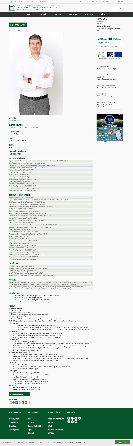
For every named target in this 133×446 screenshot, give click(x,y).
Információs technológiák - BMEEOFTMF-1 (23, 218)
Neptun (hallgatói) (34, 426)
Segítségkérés (14, 429)
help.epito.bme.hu (41, 1)
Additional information (16, 394)
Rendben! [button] (122, 442)
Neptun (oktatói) (14, 418)
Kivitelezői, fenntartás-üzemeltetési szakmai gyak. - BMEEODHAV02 (32, 225)
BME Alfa (51, 433)
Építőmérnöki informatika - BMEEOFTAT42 (24, 211)
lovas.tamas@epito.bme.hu (52, 319)
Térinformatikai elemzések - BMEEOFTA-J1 (23, 257)
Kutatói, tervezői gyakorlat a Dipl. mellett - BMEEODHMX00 (30, 227)
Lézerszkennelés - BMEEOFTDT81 (20, 172)
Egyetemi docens (15, 121)
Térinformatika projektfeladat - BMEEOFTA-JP (25, 188)
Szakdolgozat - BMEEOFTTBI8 (19, 174)
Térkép (108, 1)
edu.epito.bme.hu (29, 1)
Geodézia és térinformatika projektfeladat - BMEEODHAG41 (30, 216)
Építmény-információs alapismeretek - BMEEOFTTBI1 (27, 204)
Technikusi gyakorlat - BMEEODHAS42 (22, 186)
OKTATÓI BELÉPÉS (84, 1)
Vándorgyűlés (102, 94)
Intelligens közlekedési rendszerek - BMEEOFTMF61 (27, 168)
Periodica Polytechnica (55, 429)
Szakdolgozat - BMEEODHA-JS (19, 177)
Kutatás (58, 14)
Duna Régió (101, 47)
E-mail (92, 1)
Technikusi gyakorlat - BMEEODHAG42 (22, 245)
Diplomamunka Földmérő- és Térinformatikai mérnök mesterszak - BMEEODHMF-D (38, 161)
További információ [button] (82, 442)
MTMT (50, 426)
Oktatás (44, 14)
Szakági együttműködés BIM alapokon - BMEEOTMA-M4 (28, 234)
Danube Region (111, 47)
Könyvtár (31, 433)
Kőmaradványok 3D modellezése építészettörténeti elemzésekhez (32, 275)
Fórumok (100, 21)
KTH (29, 418)
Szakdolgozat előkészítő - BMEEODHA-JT (23, 179)
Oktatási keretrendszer (56, 418)
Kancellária (13, 426)
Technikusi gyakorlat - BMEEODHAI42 (22, 184)
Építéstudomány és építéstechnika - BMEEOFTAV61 (27, 163)
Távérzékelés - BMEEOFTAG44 (19, 181)
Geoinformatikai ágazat (105, 29)
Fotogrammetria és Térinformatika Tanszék (25, 127)
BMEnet (50, 422)
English (114, 1)
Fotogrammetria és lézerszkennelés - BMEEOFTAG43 (27, 213)
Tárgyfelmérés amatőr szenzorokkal (21, 266)
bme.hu (11, 1)
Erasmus (31, 422)
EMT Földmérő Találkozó (106, 102)
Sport (30, 429)
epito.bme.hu (18, 1)
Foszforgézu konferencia (106, 85)
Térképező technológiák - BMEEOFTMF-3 (23, 190)
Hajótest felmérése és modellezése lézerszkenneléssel (28, 268)
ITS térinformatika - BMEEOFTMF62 (21, 170)
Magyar (120, 1)
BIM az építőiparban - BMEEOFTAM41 (22, 197)
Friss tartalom (102, 23)
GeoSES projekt (102, 58)
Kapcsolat (89, 14)
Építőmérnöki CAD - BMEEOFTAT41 (21, 209)
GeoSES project (114, 58)
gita (98, 66)
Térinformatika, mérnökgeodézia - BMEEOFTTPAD (26, 254)
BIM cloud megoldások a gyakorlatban (22, 271)
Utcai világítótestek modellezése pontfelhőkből (25, 273)
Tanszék (29, 14)
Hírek (103, 14)
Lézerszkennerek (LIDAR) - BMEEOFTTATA (23, 232)
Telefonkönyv (100, 1)
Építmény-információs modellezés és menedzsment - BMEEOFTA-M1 (33, 165)
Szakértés (73, 14)
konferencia (104, 66)
